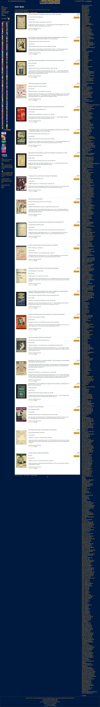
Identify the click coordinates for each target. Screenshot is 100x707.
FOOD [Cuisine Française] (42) (87, 245)
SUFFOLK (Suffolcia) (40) (86, 622)
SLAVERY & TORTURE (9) (86, 566)
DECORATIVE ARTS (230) (86, 186)
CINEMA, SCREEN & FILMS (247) (87, 164)
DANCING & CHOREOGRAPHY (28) (88, 185)
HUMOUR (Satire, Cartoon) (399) (87, 287)
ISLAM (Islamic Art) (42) (86, 303)
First (24, 12)
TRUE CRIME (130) (85, 658)
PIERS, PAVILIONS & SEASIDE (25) (88, 502)
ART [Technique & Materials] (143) (88, 71)
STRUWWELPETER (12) (86, 620)
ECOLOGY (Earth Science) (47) (87, 206)
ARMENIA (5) (84, 50)
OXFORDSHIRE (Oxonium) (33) (87, 485)
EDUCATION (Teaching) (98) (87, 210)
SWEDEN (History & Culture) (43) (87, 634)
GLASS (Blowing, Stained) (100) (87, 265)
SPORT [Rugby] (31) (85, 603)
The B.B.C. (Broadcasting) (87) (87, 645)
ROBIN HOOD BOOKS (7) (86, 528)
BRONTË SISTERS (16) (86, 121)
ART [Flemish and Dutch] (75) (87, 60)
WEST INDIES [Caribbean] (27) (87, 677)
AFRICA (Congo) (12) (85, 9)
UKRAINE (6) (84, 662)
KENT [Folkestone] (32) (86, 346)
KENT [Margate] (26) (85, 356)
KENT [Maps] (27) (85, 354)
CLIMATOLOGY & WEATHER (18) (87, 167)
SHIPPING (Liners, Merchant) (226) (88, 560)
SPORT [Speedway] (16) (86, 608)
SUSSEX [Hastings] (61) (86, 631)
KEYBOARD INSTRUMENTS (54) (87, 376)
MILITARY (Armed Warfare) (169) (87, 420)
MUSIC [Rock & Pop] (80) (86, 439)
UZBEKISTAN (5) (85, 666)
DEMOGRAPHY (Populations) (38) (88, 189)
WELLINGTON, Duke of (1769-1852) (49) (89, 676)
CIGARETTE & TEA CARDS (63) (87, 162)
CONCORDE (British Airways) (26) (88, 172)
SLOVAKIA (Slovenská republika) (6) (88, 568)
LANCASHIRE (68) (85, 384)
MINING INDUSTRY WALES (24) (87, 425)
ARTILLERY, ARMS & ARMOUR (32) (88, 73)
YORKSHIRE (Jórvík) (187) (86, 689)
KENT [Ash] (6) (84, 329)
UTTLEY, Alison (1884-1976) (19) (87, 664)
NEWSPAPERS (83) (85, 453)
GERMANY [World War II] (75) (87, 261)
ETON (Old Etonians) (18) (86, 228)
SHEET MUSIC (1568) (85, 559)
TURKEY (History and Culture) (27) (88, 661)
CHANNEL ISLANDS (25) (86, 150)
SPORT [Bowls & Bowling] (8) (87, 585)
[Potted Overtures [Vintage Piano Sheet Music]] (21, 91)
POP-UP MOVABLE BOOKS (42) (87, 513)
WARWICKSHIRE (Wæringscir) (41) (88, 673)
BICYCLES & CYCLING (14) (86, 95)
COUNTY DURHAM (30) (86, 176)
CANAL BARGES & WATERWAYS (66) (88, 138)
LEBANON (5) (84, 388)
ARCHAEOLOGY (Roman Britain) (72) (88, 43)
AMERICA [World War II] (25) (87, 32)
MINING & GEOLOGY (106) (86, 422)
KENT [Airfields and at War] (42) (87, 324)
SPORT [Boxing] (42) (85, 587)
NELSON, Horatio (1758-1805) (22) (88, 448)
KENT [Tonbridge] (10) (86, 367)
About (2, 14)
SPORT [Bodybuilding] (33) (86, 584)
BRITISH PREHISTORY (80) (86, 118)
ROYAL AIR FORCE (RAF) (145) (87, 533)
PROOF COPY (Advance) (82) (87, 519)
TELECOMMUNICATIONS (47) (87, 640)
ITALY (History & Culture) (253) (87, 315)
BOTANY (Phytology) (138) (86, 107)
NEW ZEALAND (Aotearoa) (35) (87, 451)
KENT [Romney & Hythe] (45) (87, 360)
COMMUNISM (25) (85, 171)
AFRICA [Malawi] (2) (85, 14)
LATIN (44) (83, 385)
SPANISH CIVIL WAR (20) (86, 576)
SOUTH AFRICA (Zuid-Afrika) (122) (88, 574)
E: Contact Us (88, 1)
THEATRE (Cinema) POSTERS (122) (88, 647)
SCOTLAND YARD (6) (85, 552)
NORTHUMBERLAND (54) (86, 467)
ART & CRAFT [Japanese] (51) (87, 51)
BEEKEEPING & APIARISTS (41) (87, 92)
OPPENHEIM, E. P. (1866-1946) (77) (88, 479)
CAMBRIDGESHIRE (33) (86, 132)
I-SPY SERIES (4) (85, 291)
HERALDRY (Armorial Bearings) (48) (88, 279)
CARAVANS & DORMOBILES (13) (87, 140)
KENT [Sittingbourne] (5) (86, 363)
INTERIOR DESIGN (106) (86, 298)
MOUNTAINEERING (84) (86, 435)
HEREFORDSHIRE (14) (86, 280)
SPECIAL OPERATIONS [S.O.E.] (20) (88, 578)
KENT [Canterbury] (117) (86, 335)
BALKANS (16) (84, 85)
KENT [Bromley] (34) (85, 333)
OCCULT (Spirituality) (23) (86, 474)
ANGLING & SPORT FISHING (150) (88, 34)
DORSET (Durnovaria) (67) (86, 203)
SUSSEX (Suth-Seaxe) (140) (87, 626)
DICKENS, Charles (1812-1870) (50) (88, 196)
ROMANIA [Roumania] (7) (86, 531)
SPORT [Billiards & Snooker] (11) (87, 583)
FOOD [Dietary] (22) (85, 247)
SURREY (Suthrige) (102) (86, 624)
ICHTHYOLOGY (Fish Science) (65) (88, 293)
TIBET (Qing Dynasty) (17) (86, 650)
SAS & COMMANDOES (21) (86, 545)
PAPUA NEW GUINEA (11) (86, 492)
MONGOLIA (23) (84, 430)
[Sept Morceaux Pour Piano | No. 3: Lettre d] (21, 368)
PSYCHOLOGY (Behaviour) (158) (87, 522)
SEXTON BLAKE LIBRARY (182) (87, 555)
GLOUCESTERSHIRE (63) (86, 266)
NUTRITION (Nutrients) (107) (87, 472)
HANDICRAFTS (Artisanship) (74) (87, 275)
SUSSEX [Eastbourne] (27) (86, 630)
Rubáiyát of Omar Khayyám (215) (87, 536)
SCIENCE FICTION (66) (86, 548)
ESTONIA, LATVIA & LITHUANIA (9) (88, 226)
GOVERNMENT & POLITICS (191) (88, 268)
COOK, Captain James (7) (86, 173)
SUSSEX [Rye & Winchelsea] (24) (88, 633)
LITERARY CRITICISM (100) (87, 394)
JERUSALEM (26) (85, 319)
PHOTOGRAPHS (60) (85, 497)
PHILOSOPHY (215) (85, 496)
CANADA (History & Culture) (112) (88, 136)
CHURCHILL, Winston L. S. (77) (87, 161)
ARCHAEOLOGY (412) (86, 41)
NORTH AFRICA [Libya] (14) (86, 459)
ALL (49, 9)
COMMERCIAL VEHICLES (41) (87, 169)
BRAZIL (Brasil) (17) (85, 111)
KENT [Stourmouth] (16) (86, 365)
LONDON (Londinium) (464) (86, 400)
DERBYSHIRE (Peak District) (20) (87, 192)
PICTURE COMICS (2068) (86, 501)
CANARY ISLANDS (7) (86, 139)
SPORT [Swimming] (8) (86, 611)
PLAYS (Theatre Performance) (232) (88, 505)
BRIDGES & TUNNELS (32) (86, 115)
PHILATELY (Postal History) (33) (87, 495)
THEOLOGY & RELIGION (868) (87, 649)
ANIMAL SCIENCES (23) (86, 36)
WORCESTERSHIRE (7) (86, 686)
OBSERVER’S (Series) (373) (87, 473)
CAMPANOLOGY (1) (85, 135)
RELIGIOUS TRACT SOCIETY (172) (88, 527)
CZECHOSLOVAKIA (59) (86, 184)
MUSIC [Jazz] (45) (85, 437)
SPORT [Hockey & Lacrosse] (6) (87, 596)
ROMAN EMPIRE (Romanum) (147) (88, 529)
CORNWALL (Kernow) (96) (86, 175)
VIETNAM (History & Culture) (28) (88, 670)
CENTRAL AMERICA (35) (86, 148)
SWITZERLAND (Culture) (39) (87, 635)
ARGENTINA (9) (84, 48)
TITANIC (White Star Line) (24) (87, 652)
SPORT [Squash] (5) (85, 610)
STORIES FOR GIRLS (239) (86, 619)
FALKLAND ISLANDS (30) (86, 231)
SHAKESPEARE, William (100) (87, 557)
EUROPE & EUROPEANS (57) (87, 229)
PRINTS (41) (84, 518)
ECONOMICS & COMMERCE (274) (88, 208)
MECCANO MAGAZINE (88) (86, 412)
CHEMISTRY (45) (85, 152)
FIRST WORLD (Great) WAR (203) (88, 238)
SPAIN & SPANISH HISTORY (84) (87, 575)
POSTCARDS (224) (85, 515)
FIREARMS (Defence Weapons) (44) (88, 236)
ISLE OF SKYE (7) (85, 309)
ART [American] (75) (85, 52)
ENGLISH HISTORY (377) (86, 215)
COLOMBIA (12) (84, 168)
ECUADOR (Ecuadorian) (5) (86, 209)
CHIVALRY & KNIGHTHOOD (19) (87, 158)
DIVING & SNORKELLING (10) (87, 199)
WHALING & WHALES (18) (86, 680)
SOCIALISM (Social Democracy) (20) (88, 571)
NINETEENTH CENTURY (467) (87, 454)
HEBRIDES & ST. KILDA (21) (86, 277)
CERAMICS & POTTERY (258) (87, 149)
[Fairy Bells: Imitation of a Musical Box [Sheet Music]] (21, 461)
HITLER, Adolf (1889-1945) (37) (87, 283)
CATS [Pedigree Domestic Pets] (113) (88, 147)
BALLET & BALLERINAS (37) (87, 87)
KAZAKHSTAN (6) (85, 323)
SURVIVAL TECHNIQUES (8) (87, 625)
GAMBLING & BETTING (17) (87, 254)
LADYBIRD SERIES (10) (86, 381)
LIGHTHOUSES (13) (85, 390)
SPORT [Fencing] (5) (85, 590)
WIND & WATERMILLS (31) (86, 682)
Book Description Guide (5, 185)
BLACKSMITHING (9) (85, 99)
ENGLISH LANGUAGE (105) (86, 217)
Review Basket (4, 18)
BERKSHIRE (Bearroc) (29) (86, 94)
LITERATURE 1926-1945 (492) (87, 397)
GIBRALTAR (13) (85, 263)
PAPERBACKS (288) (85, 491)
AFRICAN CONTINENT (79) (86, 23)
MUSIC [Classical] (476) (86, 436)
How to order (3, 9)
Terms (2, 186)
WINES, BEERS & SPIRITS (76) (87, 684)
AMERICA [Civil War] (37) (86, 27)
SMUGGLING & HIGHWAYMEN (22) (88, 569)
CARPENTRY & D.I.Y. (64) (86, 141)
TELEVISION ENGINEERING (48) (87, 642)
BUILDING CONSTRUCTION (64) (87, 125)
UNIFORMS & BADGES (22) (86, 663)
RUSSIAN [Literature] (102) (86, 541)
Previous (27, 12)
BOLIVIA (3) (84, 102)
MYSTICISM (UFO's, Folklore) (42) (88, 440)
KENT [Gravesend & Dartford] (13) (88, 348)
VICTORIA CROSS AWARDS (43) (87, 668)
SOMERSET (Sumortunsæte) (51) (88, 573)
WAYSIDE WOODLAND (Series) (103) (88, 675)
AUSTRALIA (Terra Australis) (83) (87, 80)
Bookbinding (3, 15)
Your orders (3, 10)
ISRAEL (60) (84, 314)
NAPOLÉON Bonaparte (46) (86, 442)
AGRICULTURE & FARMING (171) (87, 24)
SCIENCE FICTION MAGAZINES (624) (88, 550)
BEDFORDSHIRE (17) (85, 90)
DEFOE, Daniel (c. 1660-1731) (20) (88, 187)
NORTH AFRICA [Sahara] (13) (87, 462)
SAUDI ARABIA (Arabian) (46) (87, 546)
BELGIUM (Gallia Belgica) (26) (87, 93)
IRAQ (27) (83, 301)
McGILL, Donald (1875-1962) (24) (87, 411)
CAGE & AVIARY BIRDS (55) (87, 131)
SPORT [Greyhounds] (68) (86, 594)
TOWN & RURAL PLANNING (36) (87, 653)
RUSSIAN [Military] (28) (86, 542)
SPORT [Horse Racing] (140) (87, 597)
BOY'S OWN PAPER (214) (86, 110)
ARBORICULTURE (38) (86, 39)
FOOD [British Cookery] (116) (87, 243)
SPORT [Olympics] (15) (86, 601)
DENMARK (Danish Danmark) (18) (87, 190)
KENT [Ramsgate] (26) (86, 357)
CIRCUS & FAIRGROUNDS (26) (87, 166)
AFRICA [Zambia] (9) (85, 21)
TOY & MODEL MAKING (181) (87, 654)
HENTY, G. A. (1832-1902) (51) (87, 278)
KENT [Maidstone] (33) (86, 353)
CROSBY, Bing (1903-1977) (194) (87, 180)
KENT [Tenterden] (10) (86, 366)
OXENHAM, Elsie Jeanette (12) (87, 483)
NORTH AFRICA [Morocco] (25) (87, 460)
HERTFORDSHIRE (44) (86, 282)
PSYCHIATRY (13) (85, 520)
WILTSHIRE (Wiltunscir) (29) (86, 681)
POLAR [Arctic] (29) (85, 510)
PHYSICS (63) (84, 500)
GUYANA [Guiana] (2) (85, 272)
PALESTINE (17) (84, 490)
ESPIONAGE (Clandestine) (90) (87, 223)
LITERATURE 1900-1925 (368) (87, 395)
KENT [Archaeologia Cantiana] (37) (88, 326)
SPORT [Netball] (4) (85, 599)
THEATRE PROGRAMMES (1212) (87, 648)
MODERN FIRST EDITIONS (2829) (88, 427)
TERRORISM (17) (85, 643)
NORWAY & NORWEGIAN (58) (87, 468)
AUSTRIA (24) (84, 81)
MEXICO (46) (84, 416)
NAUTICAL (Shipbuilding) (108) (87, 445)
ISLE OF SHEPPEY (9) (86, 307)
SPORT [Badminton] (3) (86, 582)
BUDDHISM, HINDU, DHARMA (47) (88, 124)
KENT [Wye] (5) (84, 375)
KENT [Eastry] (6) (85, 342)
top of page (84, 695)
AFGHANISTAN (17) (85, 7)
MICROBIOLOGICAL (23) (86, 417)
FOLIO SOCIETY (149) (86, 241)
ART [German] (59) (85, 62)
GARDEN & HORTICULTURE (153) (88, 255)
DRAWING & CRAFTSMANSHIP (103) (88, 205)
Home (2, 6)
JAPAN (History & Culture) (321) (87, 316)
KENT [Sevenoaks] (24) (86, 362)
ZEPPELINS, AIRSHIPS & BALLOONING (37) (89, 691)
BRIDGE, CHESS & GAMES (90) (87, 113)
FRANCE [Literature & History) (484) (88, 251)
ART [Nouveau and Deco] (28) (87, 66)
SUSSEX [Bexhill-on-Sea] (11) (87, 627)
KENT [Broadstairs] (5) (86, 332)
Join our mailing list (4, 12)
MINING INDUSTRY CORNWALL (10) (88, 423)
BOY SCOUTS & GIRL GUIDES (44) (88, 108)
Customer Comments (5, 11)
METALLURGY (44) (85, 414)
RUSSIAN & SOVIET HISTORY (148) (88, 538)
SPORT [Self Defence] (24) (86, 605)
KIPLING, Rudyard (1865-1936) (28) (88, 379)
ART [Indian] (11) (85, 64)
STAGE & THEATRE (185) (86, 615)
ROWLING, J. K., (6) (85, 532)
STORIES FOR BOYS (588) (86, 617)
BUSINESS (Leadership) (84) (87, 130)
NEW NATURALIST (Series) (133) (87, 450)
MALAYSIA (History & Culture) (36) (88, 406)
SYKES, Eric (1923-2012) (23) (87, 636)
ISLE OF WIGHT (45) (85, 311)
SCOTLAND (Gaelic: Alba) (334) (87, 551)
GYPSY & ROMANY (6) (86, 273)
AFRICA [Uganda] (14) (85, 20)
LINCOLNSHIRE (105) (85, 391)
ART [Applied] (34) (85, 53)
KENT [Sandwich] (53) (85, 361)
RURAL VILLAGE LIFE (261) (86, 537)
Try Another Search (33, 12)
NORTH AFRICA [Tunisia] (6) (87, 464)
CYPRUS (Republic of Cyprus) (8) (88, 182)
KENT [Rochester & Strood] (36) (87, 358)
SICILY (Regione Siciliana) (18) (87, 565)
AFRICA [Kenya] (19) (85, 13)
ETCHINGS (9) (84, 227)
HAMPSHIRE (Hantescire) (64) (87, 274)
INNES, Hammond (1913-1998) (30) (88, 297)
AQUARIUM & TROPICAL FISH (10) (88, 38)
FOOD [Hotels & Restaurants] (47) (88, 249)
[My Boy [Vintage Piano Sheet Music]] (21, 207)
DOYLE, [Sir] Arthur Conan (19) (87, 204)
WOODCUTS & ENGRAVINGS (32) (88, 685)
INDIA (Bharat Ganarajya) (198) (87, 296)
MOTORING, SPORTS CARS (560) (88, 434)
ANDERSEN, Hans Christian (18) (87, 33)
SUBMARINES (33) (85, 621)
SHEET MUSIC (31, 29)
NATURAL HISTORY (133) (86, 444)
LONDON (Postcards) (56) (86, 402)
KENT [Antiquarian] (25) (86, 325)
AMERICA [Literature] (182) (86, 30)
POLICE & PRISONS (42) (86, 511)
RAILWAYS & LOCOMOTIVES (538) (88, 524)
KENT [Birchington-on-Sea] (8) (87, 330)
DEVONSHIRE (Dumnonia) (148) (87, 195)
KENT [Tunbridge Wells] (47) (87, 370)
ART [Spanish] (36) (85, 69)
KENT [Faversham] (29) (86, 344)
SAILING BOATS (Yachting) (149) (87, 543)
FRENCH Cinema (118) (86, 252)
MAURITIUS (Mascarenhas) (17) (87, 408)
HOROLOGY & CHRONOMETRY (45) (88, 286)
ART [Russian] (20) (85, 67)
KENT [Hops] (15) (85, 351)
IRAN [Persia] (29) (85, 300)
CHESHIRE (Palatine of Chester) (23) (88, 153)
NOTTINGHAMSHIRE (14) (86, 469)
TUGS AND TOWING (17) (86, 659)
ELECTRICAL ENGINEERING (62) (87, 212)
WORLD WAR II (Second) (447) (87, 687)
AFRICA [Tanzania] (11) (86, 19)
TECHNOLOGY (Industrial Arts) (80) (88, 639)
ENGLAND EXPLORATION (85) (87, 214)
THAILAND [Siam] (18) (86, 644)
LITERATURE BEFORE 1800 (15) (87, 398)
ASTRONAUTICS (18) (85, 76)
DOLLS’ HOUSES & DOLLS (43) (87, 201)
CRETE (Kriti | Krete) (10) (86, 177)
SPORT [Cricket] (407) (86, 588)
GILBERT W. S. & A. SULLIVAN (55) (88, 264)
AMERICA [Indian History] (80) (87, 29)
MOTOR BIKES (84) (85, 432)
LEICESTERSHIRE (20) (86, 389)
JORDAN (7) (84, 321)
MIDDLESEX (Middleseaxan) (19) (87, 418)
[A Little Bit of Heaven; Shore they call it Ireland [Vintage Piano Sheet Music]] (21, 253)
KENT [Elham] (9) (85, 343)
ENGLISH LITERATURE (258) (87, 218)
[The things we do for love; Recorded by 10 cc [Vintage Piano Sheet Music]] (21, 184)
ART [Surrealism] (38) (85, 70)
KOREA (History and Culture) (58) (87, 380)
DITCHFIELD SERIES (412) (86, 198)
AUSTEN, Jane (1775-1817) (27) (87, 79)
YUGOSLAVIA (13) (85, 690)
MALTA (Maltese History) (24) (87, 407)
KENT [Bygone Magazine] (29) (87, 334)
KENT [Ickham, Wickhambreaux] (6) (88, 352)
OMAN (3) (83, 477)
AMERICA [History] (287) (86, 28)
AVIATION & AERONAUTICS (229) (88, 83)
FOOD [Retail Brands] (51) (86, 250)
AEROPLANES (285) (85, 6)
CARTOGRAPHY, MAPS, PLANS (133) (88, 145)
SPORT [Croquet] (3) (85, 589)
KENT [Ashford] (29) (85, 328)
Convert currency (77, 15)
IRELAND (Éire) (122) (85, 302)
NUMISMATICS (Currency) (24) (87, 471)
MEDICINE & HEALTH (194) (86, 413)
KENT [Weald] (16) (85, 371)
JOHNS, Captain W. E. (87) (86, 320)
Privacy (2, 187)
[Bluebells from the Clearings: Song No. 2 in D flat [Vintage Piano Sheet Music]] (21, 276)
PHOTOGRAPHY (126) (86, 499)
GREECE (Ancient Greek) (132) (87, 270)
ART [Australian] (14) (85, 55)
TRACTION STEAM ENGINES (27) (88, 656)
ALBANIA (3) (84, 25)
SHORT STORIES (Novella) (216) (87, 561)
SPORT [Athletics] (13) (86, 580)
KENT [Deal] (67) (85, 339)
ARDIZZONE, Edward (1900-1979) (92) (88, 47)
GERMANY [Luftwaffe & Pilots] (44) (88, 260)
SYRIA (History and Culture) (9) (87, 638)
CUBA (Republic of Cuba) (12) (87, 181)
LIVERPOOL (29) (85, 399)
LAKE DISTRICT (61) (85, 383)
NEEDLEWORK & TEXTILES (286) (87, 446)
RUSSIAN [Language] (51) (86, 539)
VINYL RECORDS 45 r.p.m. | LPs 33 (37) (88, 671)
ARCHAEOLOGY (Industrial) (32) (87, 42)
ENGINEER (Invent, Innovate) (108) (88, 213)
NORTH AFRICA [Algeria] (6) (87, 457)
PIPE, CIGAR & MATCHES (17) (87, 504)
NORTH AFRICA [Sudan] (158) (87, 463)
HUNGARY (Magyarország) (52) (87, 288)
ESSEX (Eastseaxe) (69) (86, 224)
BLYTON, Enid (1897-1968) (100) (87, 101)
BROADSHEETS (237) (85, 120)
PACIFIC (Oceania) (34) (86, 486)
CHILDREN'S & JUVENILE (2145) (87, 154)
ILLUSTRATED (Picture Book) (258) (88, 295)
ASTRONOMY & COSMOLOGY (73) (88, 78)
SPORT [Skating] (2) (85, 606)
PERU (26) (83, 494)
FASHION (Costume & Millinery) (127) (88, 232)
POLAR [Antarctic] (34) (86, 509)
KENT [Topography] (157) (86, 369)
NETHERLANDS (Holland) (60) (87, 449)
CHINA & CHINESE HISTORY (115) (88, 157)
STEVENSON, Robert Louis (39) (87, 616)
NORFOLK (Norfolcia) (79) (86, 455)
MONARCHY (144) (85, 428)
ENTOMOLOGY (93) (85, 219)
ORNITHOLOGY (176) (85, 482)
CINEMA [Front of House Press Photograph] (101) (90, 163)
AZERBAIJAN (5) (85, 84)
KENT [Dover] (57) (85, 340)
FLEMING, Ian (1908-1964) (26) (87, 240)
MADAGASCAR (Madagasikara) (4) (88, 403)
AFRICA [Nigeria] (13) (85, 18)
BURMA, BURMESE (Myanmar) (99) (88, 127)
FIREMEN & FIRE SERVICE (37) (87, 237)
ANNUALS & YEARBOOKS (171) (87, 37)
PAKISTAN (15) (84, 487)
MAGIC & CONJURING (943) (87, 404)
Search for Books (4, 7)
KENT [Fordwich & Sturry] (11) (87, 347)
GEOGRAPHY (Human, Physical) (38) (88, 258)
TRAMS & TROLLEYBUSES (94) (87, 657)
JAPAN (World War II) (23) (86, 317)
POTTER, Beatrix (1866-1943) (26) (88, 516)
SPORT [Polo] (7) (85, 602)
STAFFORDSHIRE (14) (86, 613)
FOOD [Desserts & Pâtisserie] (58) (88, 246)
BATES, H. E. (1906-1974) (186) (87, 88)
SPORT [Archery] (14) (85, 579)
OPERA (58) (84, 478)
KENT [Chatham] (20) (85, 337)
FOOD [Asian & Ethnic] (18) (86, 242)
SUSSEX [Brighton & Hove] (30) (87, 629)
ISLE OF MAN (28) (85, 306)
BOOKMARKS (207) (85, 103)
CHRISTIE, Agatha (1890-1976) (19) (88, 159)
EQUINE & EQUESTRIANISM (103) (88, 222)
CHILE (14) (84, 155)
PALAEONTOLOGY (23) (86, 488)
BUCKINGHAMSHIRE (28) (86, 122)
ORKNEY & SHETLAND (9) (86, 481)
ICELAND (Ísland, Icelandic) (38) (87, 292)
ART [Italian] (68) (85, 65)
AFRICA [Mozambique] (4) (86, 16)
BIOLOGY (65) (84, 98)
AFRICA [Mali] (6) (85, 15)
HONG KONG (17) (85, 284)
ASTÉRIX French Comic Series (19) (88, 75)
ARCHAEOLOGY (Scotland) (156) (87, 44)
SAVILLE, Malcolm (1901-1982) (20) (88, 547)
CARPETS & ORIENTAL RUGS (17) (88, 143)
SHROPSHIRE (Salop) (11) (86, 562)
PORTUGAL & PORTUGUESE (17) (88, 514)
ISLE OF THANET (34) (86, 310)
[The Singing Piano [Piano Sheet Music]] (21, 414)
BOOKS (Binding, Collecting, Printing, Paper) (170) (90, 104)
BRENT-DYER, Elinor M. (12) (87, 112)
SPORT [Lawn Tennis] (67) (86, 598)
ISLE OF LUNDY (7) (85, 305)
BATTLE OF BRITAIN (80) (86, 89)
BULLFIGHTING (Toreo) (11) (87, 126)
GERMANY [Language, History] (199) (88, 259)
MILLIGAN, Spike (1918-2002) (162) (88, 421)
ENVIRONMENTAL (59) (86, 221)
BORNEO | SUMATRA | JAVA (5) (87, 106)
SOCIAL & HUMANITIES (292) (87, 570)
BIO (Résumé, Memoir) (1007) (87, 97)
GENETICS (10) (84, 256)
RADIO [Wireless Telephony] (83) (87, 523)
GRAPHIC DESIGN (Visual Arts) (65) (88, 269)
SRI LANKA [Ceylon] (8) (86, 612)
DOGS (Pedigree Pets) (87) (86, 200)
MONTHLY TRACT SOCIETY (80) (88, 431)
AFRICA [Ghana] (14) (85, 11)
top (47, 476)
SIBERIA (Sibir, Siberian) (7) (86, 564)
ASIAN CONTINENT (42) (86, 74)
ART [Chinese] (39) (85, 58)
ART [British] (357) (85, 57)
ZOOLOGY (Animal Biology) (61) (87, 693)
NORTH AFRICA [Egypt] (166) (87, 458)
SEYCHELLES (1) (85, 556)
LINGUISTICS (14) (85, 393)
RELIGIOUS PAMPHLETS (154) (87, 525)
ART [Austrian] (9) (85, 56)
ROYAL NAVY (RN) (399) (86, 534)
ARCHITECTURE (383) (86, 46)
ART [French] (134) (85, 61)
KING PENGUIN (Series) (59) (87, 377)
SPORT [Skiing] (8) (85, 607)
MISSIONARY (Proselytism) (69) (87, 426)
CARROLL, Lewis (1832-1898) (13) (88, 144)
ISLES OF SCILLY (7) (85, 312)
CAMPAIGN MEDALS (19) (86, 134)
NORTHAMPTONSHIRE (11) (86, 465)
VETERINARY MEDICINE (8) (86, 667)
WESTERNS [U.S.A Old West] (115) (88, 679)
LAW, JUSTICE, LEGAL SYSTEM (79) (88, 386)
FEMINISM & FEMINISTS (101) (87, 233)
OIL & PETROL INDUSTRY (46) (87, 476)
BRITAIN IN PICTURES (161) (87, 116)
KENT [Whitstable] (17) (86, 372)
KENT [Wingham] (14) (85, 374)
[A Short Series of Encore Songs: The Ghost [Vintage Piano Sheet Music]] (21, 437)
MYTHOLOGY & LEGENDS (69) (87, 441)
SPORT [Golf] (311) (85, 593)
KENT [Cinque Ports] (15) (86, 338)
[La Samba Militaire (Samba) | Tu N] (21, 137)
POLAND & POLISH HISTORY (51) (88, 508)
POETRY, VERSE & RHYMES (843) (88, 506)
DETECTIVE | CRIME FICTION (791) (88, 194)
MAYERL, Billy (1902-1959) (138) (87, 409)
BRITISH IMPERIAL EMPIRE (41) (87, 117)
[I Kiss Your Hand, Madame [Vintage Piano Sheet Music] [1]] (21, 345)
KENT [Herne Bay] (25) (86, 349)
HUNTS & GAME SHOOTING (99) (87, 289)
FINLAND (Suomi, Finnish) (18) (87, 235)
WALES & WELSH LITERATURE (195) (88, 672)
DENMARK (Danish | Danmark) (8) (87, 191)
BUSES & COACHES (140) (86, 129)
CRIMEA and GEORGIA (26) (86, 178)
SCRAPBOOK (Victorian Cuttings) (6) (88, 553)
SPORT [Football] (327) (86, 592)
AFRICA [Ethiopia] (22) (86, 10)
